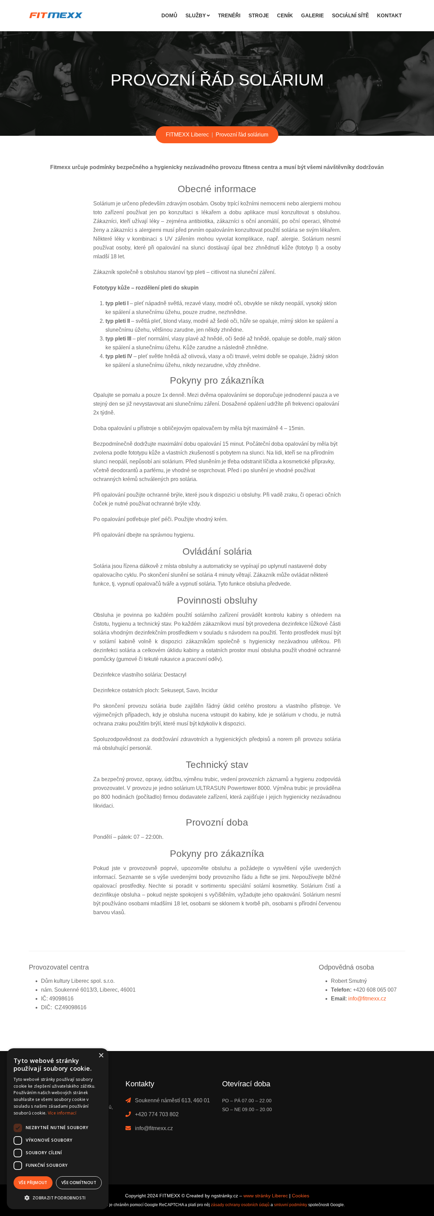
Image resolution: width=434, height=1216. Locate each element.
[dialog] (57, 1128)
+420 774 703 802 (157, 1114)
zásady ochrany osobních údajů (240, 1205)
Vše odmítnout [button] (78, 1182)
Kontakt (389, 15)
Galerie (312, 15)
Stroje (259, 15)
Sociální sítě (350, 15)
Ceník (285, 15)
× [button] (100, 1055)
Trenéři (229, 15)
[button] (58, 1198)
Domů (169, 15)
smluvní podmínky (290, 1205)
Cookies (300, 1195)
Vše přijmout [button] (33, 1182)
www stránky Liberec (265, 1195)
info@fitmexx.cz (367, 998)
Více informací (62, 1113)
